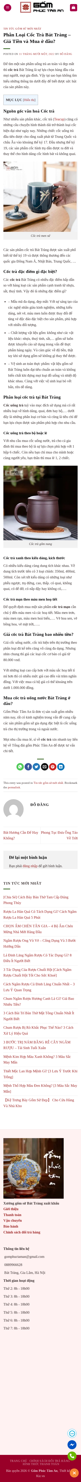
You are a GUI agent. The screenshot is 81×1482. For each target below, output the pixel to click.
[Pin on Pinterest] (52, 767)
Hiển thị (29, 100)
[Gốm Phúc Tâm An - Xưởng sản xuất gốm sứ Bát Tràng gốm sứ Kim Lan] (40, 7)
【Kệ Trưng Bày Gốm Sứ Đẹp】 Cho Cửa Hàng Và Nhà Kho (38, 1103)
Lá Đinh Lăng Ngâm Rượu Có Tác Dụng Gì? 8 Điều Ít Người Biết (37, 958)
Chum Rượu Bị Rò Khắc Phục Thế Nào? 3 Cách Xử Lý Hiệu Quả (38, 1030)
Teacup (59, 119)
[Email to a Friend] (44, 767)
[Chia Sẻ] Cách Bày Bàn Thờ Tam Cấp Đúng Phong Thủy (35, 900)
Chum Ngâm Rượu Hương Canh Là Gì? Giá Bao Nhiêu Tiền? (38, 1001)
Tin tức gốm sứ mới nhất (22, 28)
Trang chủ (18, 1461)
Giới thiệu (10, 1209)
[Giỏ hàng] (73, 8)
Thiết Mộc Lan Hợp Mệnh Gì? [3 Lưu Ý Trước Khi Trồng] (40, 1074)
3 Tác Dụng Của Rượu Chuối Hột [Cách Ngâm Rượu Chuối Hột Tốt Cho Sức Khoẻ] (37, 972)
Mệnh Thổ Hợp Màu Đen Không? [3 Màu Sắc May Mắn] (40, 1088)
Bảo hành (10, 1226)
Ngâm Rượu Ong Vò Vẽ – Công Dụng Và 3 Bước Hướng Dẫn (39, 943)
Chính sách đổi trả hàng (21, 1232)
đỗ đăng (66, 54)
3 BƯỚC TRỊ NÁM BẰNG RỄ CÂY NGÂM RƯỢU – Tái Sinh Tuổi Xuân (36, 1045)
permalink (14, 787)
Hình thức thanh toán (41, 1464)
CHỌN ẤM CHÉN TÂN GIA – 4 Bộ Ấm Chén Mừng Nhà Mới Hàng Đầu (38, 929)
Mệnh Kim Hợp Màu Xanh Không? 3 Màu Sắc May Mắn (37, 1059)
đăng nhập (30, 866)
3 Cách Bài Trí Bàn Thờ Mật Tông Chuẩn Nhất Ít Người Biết (38, 1016)
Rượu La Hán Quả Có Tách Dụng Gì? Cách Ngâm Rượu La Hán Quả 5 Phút (39, 914)
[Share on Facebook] (28, 767)
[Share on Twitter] (36, 767)
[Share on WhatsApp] (20, 767)
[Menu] (7, 8)
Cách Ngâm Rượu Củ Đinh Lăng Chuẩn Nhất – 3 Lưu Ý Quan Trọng (39, 987)
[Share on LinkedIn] (61, 767)
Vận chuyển (12, 1220)
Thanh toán (12, 1215)
